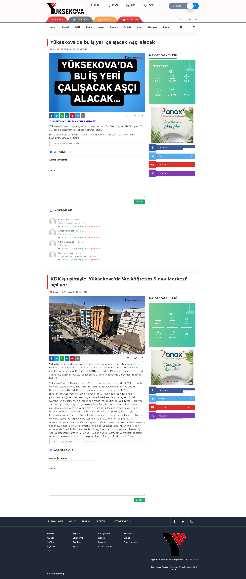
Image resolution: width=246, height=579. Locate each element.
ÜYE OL (182, 19)
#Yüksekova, (58, 144)
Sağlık (77, 27)
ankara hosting (55, 573)
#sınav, (74, 442)
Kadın (166, 27)
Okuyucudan (131, 542)
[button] (178, 6)
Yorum (52, 170)
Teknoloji (129, 533)
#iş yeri (76, 144)
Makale (102, 542)
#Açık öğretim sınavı (85, 442)
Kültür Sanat (105, 546)
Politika (127, 27)
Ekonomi (114, 27)
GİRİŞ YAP (192, 19)
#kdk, (68, 442)
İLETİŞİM (101, 521)
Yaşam (101, 27)
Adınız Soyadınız (58, 160)
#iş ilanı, (69, 144)
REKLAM (86, 521)
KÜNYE (72, 521)
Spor (139, 27)
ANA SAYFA (58, 19)
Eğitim (89, 27)
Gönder (139, 201)
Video (127, 537)
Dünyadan (152, 27)
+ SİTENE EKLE (119, 521)
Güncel (65, 27)
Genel (53, 27)
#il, (64, 144)
